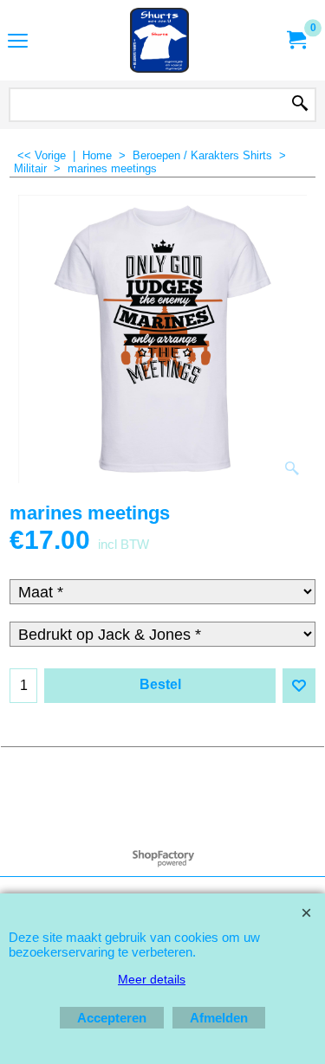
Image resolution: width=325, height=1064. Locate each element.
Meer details (151, 979)
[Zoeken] (300, 104)
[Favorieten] (299, 685)
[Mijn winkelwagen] (296, 40)
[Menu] (18, 42)
